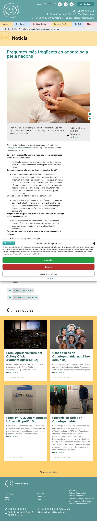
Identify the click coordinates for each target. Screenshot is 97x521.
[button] (93, 243)
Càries (5, 24)
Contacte (41, 496)
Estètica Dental (39, 24)
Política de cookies (76, 496)
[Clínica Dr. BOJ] (9, 483)
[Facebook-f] (60, 4)
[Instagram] (66, 4)
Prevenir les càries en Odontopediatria (67, 419)
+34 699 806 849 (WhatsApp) (55, 509)
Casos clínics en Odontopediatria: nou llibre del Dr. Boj (71, 356)
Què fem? (9, 494)
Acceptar (48, 260)
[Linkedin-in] (72, 4)
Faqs (39, 499)
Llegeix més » (12, 372)
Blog (89, 24)
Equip (7, 497)
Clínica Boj (6, 29)
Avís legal (49, 278)
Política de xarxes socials (79, 504)
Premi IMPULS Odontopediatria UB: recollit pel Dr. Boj (28, 419)
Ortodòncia (21, 24)
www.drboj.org (21, 483)
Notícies (14, 29)
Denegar (48, 267)
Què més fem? (60, 24)
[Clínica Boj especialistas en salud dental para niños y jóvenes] (6, 509)
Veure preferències (48, 274)
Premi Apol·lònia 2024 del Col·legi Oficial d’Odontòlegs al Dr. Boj (24, 356)
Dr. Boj (78, 24)
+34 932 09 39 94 (17, 509)
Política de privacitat (77, 493)
